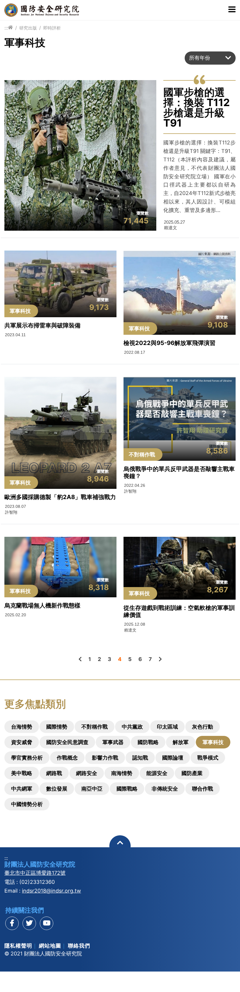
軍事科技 (213, 742)
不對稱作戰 (94, 727)
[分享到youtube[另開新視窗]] (46, 923)
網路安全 (86, 773)
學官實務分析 (27, 758)
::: (6, 28)
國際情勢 (56, 727)
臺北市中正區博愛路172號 (35, 873)
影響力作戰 (105, 758)
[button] (210, 58)
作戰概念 (67, 758)
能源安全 (156, 773)
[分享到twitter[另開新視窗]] (29, 923)
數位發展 (56, 789)
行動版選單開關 (232, 10)
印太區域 (167, 727)
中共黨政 (132, 727)
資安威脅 (21, 742)
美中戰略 (21, 773)
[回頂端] (120, 846)
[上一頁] (80, 659)
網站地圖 (50, 946)
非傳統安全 (165, 789)
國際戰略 (127, 789)
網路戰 (54, 773)
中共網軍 (21, 789)
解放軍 (180, 742)
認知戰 (140, 758)
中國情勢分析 (27, 804)
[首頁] (10, 27)
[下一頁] (160, 659)
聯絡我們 (79, 946)
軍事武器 (113, 742)
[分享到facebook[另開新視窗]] (12, 923)
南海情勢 (121, 773)
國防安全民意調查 (67, 742)
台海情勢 (21, 727)
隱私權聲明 (18, 946)
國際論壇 (172, 758)
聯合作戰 (202, 789)
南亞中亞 (91, 789)
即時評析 (52, 28)
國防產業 (192, 773)
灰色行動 (202, 727)
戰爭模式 (207, 758)
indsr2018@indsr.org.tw (51, 891)
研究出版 (28, 28)
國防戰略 (148, 742)
